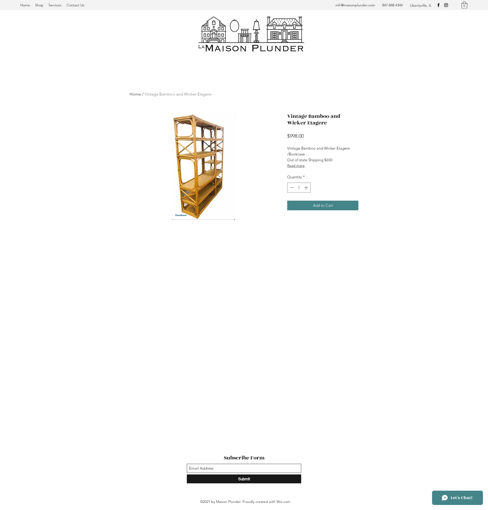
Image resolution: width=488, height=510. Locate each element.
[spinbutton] (299, 187)
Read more (296, 165)
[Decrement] (291, 187)
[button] (464, 5)
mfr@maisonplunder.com (355, 5)
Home (135, 94)
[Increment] (306, 187)
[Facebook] (438, 5)
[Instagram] (446, 5)
